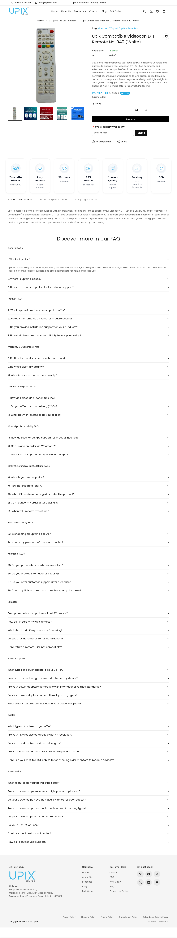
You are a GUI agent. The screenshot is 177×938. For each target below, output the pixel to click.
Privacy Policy (69, 917)
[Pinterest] (140, 874)
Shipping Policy (88, 917)
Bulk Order (115, 11)
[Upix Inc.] (19, 11)
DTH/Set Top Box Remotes (62, 20)
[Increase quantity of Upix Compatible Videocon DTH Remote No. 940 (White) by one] (107, 110)
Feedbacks (88, 184)
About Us (66, 11)
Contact (93, 11)
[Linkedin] (148, 882)
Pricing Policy (107, 917)
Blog (104, 11)
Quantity (96, 103)
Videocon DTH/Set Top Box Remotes (118, 28)
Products (79, 11)
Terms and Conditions (157, 921)
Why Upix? (115, 881)
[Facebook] (148, 874)
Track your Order (119, 891)
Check (141, 132)
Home (54, 11)
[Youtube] (157, 882)
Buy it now (130, 119)
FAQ (112, 877)
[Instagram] (157, 874)
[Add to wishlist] (166, 36)
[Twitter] (140, 882)
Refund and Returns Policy (155, 917)
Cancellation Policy (128, 917)
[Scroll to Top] (171, 923)
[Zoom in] (79, 32)
